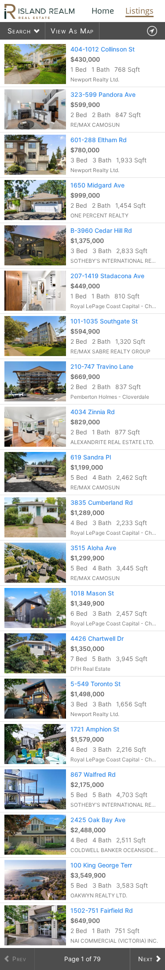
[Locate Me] (152, 31)
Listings (139, 10)
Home (103, 10)
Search (19, 30)
